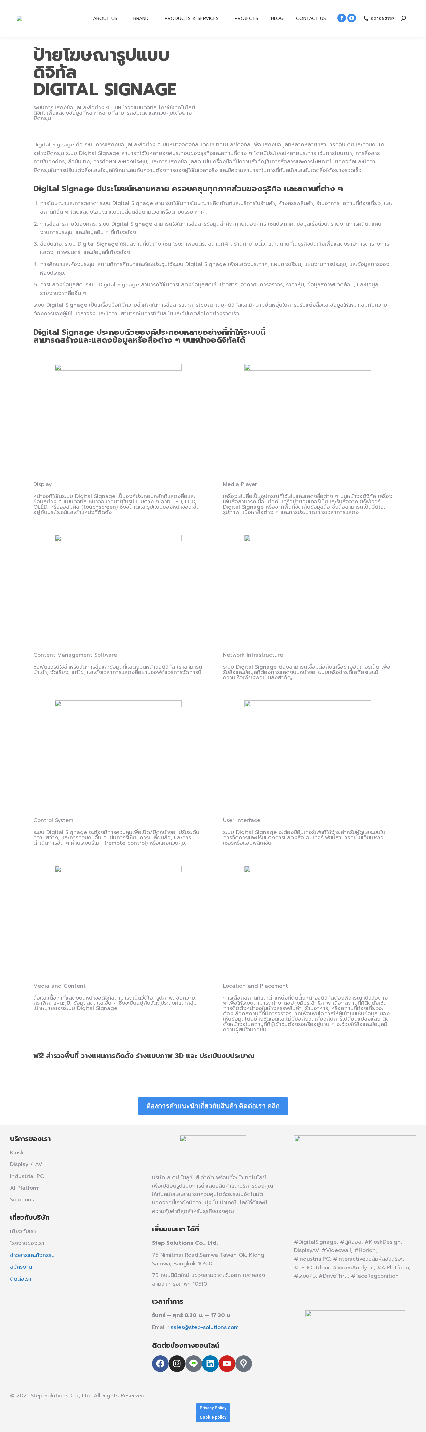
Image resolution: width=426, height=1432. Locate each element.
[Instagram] (177, 1363)
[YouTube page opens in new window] (351, 18)
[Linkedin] (210, 1363)
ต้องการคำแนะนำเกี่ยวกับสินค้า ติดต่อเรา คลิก (213, 1106)
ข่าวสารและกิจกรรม (32, 1255)
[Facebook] (160, 1363)
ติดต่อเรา (20, 1279)
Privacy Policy (213, 1408)
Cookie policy (213, 1417)
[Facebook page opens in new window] (341, 18)
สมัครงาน (21, 1267)
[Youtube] (227, 1363)
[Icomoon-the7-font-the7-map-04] (243, 1363)
